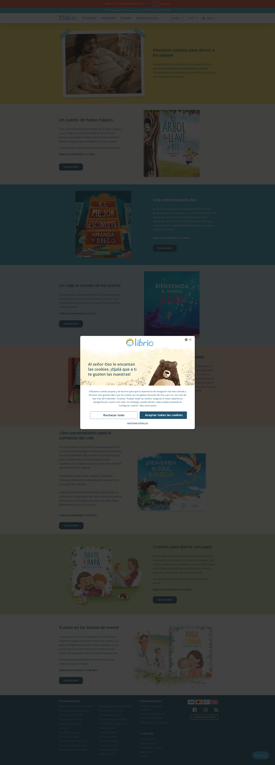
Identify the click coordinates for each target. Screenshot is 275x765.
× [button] (190, 339)
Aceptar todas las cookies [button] (164, 415)
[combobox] (186, 339)
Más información (148, 405)
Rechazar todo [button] (113, 415)
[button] (137, 423)
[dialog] (137, 382)
